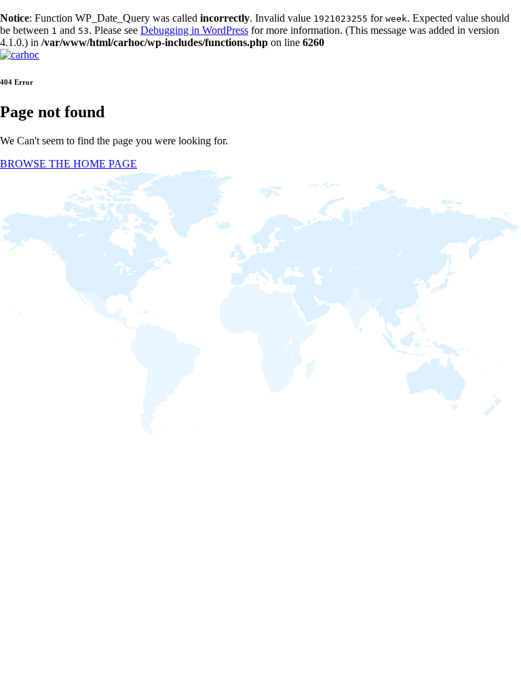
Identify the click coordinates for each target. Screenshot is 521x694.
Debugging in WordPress (194, 30)
